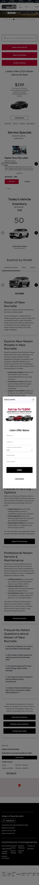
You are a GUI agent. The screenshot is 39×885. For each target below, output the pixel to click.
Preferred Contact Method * (14, 447)
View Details (19, 479)
